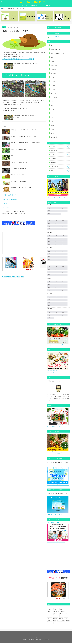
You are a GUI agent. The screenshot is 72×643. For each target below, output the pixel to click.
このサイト (27, 5)
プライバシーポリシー (38, 637)
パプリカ (56, 613)
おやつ (63, 606)
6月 (62, 208)
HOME (21, 5)
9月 (49, 223)
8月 (49, 208)
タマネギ (50, 613)
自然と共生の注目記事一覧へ (9, 199)
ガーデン (56, 609)
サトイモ (50, 611)
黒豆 (64, 622)
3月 (62, 210)
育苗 (59, 620)
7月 (56, 208)
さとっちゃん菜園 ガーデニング (36, 2)
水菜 (66, 618)
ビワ (50, 616)
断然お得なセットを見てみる (54, 426)
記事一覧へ (5, 203)
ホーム (30, 637)
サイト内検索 (41, 5)
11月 (56, 220)
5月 (49, 210)
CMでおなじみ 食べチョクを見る (55, 345)
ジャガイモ (57, 611)
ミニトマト (63, 616)
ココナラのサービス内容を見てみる (56, 542)
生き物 (12, 8)
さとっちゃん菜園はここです (57, 36)
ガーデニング (55, 154)
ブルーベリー (55, 616)
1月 (56, 213)
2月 (49, 213)
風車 (23, 276)
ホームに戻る (5, 207)
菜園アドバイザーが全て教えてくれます (57, 197)
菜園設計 (50, 622)
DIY (53, 146)
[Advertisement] (15, 243)
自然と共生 (8, 8)
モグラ (10, 276)
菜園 (19, 276)
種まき (50, 620)
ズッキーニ (64, 611)
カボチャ (50, 609)
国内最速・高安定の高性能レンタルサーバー (58, 485)
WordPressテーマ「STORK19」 (55, 514)
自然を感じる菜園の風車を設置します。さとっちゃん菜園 (17, 59)
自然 (15, 276)
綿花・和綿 (53, 57)
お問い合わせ (49, 5)
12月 (49, 220)
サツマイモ (63, 609)
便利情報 (56, 618)
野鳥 (56, 622)
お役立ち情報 (55, 150)
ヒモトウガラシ (64, 613)
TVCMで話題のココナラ (53, 522)
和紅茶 (53, 158)
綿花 (55, 620)
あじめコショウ (56, 606)
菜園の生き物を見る (9, 195)
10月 (63, 220)
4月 (56, 210)
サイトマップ (34, 5)
